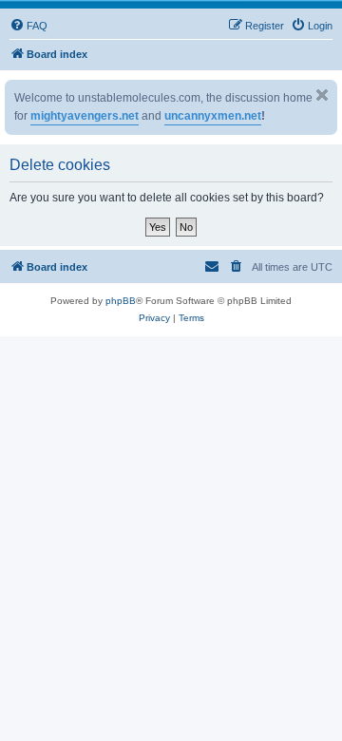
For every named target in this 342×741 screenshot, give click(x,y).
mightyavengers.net (84, 116)
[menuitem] (29, 25)
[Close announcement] (322, 95)
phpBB (120, 300)
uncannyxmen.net (212, 116)
